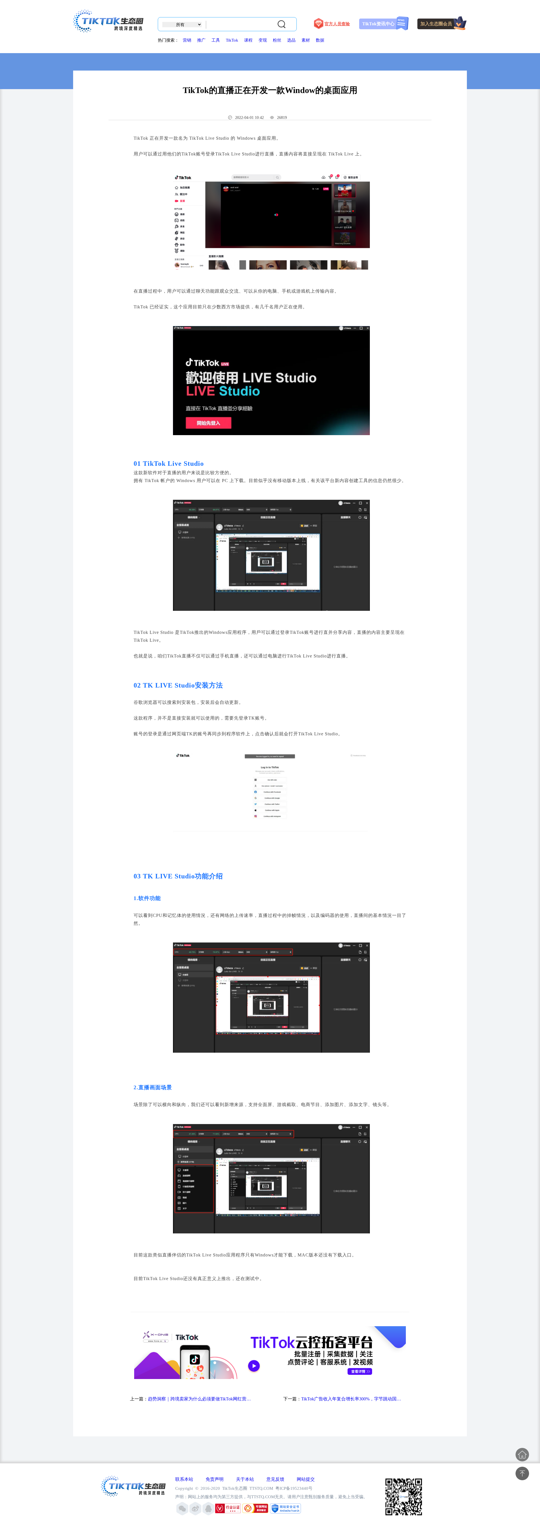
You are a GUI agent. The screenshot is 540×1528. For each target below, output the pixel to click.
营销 (187, 40)
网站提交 (306, 1479)
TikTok (232, 40)
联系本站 (184, 1479)
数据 (320, 40)
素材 (306, 40)
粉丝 (277, 40)
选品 (291, 40)
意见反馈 (275, 1479)
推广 (201, 40)
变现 (262, 40)
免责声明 (215, 1479)
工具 (216, 40)
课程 (248, 40)
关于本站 (245, 1479)
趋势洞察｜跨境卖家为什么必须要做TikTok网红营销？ (199, 1398)
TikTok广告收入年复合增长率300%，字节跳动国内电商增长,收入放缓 (353, 1398)
